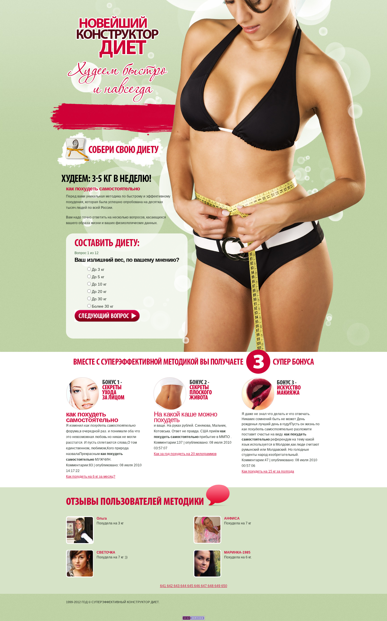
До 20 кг (99, 291)
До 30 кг (99, 299)
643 (177, 586)
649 (217, 586)
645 (190, 586)
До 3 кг (98, 269)
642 (170, 586)
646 (197, 586)
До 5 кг (98, 277)
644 (183, 586)
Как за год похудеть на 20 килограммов (185, 454)
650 (224, 586)
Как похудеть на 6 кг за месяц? (90, 476)
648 (211, 586)
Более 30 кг (102, 306)
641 (163, 586)
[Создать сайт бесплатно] (193, 619)
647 (204, 586)
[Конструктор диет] (113, 29)
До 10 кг (99, 284)
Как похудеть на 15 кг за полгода (268, 471)
